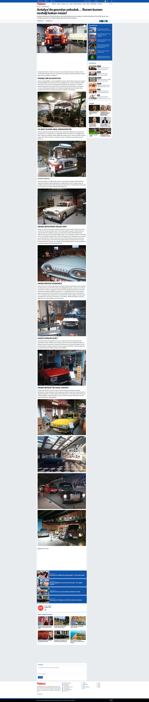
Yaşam (71, 3)
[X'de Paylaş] (102, 21)
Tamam (111, 700)
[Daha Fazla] (107, 21)
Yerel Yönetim (85, 684)
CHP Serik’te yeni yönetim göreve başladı (102, 74)
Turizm (99, 684)
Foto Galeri (41, 1)
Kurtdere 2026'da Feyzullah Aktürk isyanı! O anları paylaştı (104, 97)
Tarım (84, 685)
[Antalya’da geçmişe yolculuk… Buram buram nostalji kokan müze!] (62, 38)
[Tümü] (110, 63)
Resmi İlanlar (94, 3)
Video (47, 1)
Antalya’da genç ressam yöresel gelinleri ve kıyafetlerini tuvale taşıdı (45, 627)
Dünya (88, 3)
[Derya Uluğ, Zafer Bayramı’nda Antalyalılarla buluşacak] (45, 635)
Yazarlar (53, 1)
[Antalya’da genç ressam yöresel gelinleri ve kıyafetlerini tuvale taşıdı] (45, 620)
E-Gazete (99, 3)
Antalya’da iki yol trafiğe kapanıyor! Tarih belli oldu (104, 80)
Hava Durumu (66, 684)
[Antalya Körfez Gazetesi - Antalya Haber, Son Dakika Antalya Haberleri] (41, 4)
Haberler (39, 6)
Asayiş (84, 3)
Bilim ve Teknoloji (78, 3)
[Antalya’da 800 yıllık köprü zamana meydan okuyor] (61, 620)
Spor (67, 3)
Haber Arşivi (66, 690)
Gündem (54, 3)
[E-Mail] (45, 610)
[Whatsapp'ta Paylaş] (104, 21)
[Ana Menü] (111, 4)
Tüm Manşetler (67, 688)
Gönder (40, 677)
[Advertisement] (62, 62)
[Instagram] (42, 694)
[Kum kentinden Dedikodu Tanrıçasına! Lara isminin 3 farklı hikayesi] (78, 635)
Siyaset (58, 3)
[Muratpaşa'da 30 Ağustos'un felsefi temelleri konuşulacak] (61, 635)
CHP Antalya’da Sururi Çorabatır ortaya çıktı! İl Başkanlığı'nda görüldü (103, 68)
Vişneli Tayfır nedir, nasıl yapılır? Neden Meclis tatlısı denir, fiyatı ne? (103, 86)
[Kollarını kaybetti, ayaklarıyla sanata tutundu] (78, 620)
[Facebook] (38, 694)
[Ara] (109, 4)
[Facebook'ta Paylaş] (100, 21)
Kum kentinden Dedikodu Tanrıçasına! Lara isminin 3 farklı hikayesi (77, 641)
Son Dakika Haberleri (68, 689)
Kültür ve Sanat (45, 6)
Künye (84, 688)
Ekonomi (63, 3)
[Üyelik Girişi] (111, 1)
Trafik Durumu (66, 685)
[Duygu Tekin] (40, 607)
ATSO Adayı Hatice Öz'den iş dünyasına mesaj (103, 92)
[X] (40, 694)
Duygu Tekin (47, 607)
